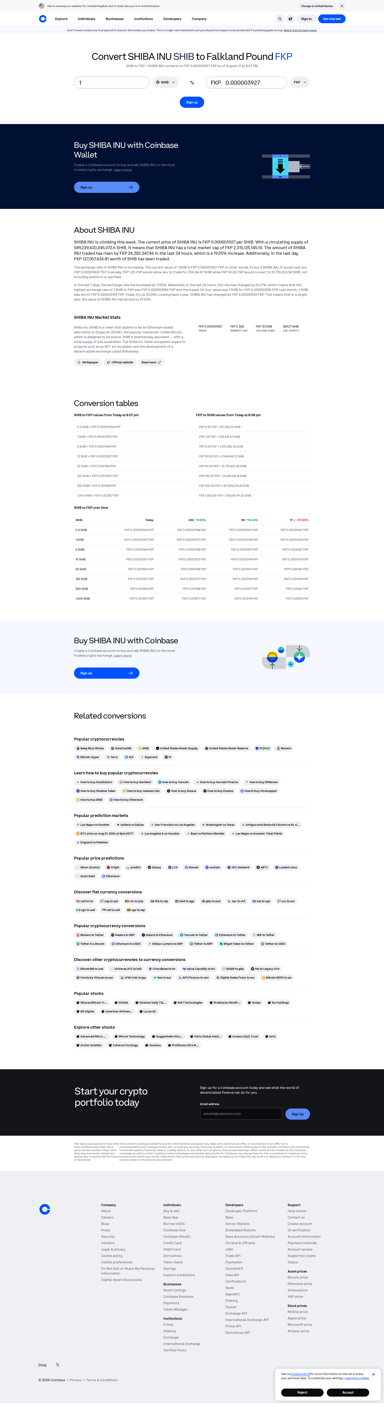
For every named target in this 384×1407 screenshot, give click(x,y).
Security (108, 1237)
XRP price (295, 1297)
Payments (171, 1303)
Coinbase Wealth (176, 1237)
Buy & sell (171, 1211)
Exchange (171, 1337)
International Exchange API (247, 1320)
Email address (209, 1104)
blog (42, 1365)
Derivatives (172, 1256)
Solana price (298, 1290)
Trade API (233, 1256)
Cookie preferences (117, 1262)
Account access (300, 1249)
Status (293, 1262)
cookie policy (300, 1374)
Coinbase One (174, 1230)
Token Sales (173, 1262)
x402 (229, 1249)
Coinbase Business (178, 1297)
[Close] (373, 1374)
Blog (105, 1224)
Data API (232, 1275)
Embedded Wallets (240, 1230)
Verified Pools (174, 1350)
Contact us (296, 1217)
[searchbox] (300, 82)
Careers (107, 1217)
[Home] (42, 18)
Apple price (297, 1318)
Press (105, 1230)
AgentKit (232, 1294)
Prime (168, 1325)
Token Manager (175, 1309)
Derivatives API (237, 1333)
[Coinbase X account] (57, 1365)
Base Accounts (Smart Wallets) (250, 1237)
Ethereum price (300, 1284)
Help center (297, 1211)
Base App (170, 1217)
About (106, 1211)
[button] (86, 18)
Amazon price (298, 1331)
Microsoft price (300, 1325)
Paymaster (234, 1262)
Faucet (230, 1307)
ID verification (299, 1230)
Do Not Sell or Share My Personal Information (128, 1271)
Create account (300, 1224)
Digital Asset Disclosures (121, 1280)
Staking (169, 1331)
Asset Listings (174, 1290)
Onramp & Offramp (240, 1243)
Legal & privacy (113, 1249)
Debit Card (171, 1249)
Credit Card (172, 1243)
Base (229, 1217)
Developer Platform (241, 1211)
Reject (302, 1392)
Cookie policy (112, 1256)
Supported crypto (302, 1256)
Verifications (235, 1281)
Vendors (108, 1243)
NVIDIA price (298, 1312)
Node (229, 1288)
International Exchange (182, 1344)
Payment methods (302, 1243)
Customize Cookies (356, 1378)
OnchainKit (234, 1269)
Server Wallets (237, 1224)
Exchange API (236, 1313)
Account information (304, 1237)
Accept (348, 1392)
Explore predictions (179, 1275)
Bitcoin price (298, 1277)
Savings (169, 1269)
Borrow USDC (174, 1224)
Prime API (233, 1326)
